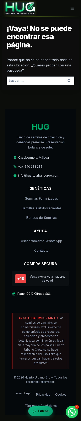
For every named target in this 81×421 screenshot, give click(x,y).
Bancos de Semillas (41, 218)
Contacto (41, 250)
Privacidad (43, 394)
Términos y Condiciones (41, 405)
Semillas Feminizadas (41, 198)
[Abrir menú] (72, 8)
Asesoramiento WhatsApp (41, 241)
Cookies (60, 394)
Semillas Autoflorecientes (41, 208)
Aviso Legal (23, 393)
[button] (72, 412)
